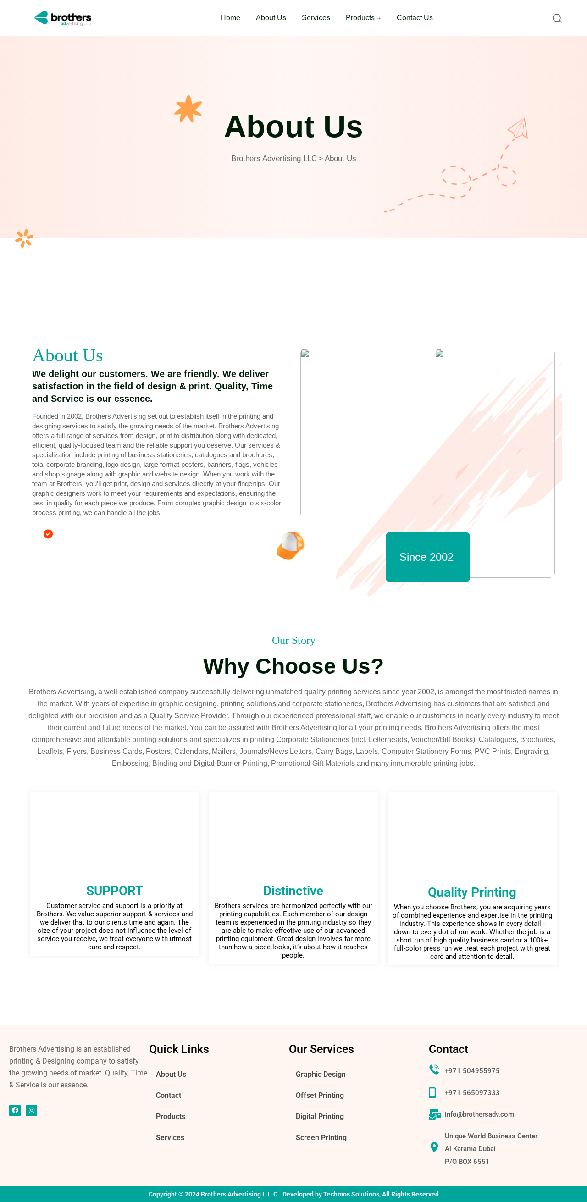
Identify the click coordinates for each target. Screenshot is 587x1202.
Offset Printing (320, 1095)
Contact (168, 1095)
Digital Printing (320, 1116)
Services (316, 18)
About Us (271, 18)
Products (360, 18)
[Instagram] (31, 1110)
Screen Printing (321, 1137)
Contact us (415, 18)
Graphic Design (321, 1074)
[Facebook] (15, 1110)
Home (230, 18)
